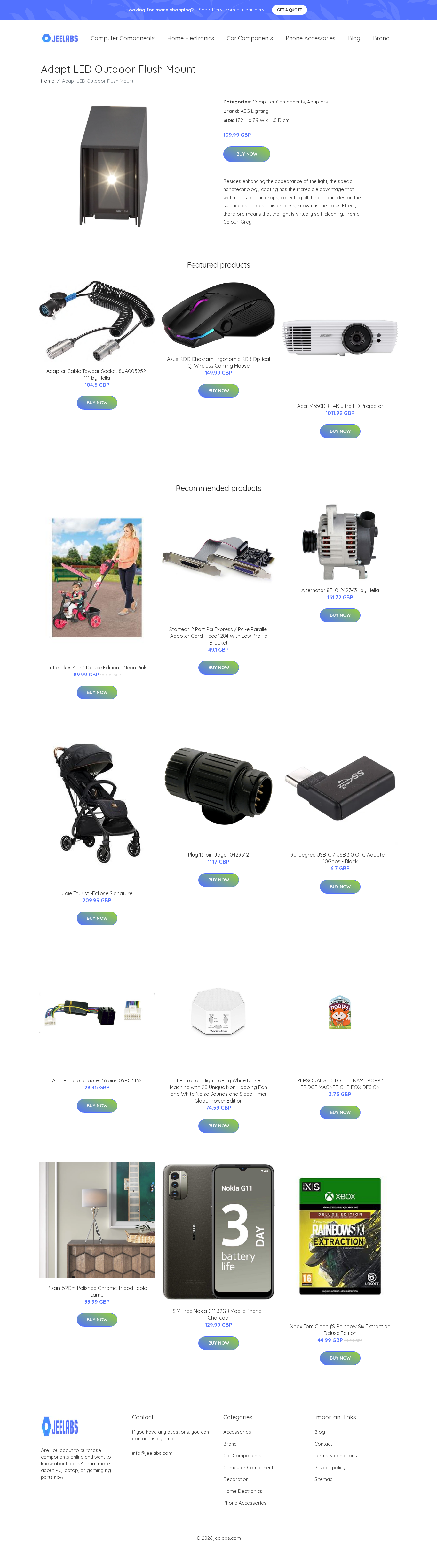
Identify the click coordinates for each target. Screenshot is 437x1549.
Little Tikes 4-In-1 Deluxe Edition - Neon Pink (97, 667)
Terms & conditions (335, 1456)
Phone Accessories (310, 38)
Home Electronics (190, 38)
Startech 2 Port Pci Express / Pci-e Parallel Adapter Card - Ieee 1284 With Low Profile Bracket (218, 636)
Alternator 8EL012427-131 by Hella (340, 590)
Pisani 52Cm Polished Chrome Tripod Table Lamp (97, 1291)
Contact (323, 1444)
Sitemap (323, 1479)
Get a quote (289, 9)
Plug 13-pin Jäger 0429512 (218, 854)
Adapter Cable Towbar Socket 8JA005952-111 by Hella (97, 374)
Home (47, 81)
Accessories (237, 1432)
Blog (354, 38)
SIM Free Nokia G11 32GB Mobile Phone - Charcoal (219, 1314)
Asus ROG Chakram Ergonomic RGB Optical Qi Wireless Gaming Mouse (218, 362)
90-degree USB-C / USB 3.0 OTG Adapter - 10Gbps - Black (340, 858)
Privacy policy (329, 1467)
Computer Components (123, 38)
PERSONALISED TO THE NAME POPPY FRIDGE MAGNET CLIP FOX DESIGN (340, 1083)
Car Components (250, 38)
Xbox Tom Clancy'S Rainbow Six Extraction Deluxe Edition (340, 1329)
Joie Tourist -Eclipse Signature (97, 893)
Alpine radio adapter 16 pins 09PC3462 (97, 1080)
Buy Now (246, 154)
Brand (381, 38)
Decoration (236, 1479)
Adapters (317, 102)
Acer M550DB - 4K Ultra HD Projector (340, 406)
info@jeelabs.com (152, 1453)
